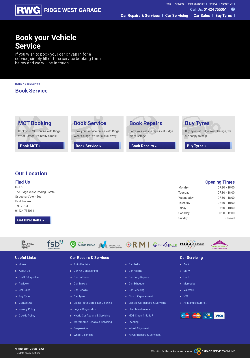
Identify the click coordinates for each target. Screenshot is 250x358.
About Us (179, 4)
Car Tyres (79, 296)
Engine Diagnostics (85, 309)
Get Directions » (30, 220)
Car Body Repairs (139, 277)
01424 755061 (208, 9)
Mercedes (189, 283)
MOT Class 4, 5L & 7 (141, 315)
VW (186, 296)
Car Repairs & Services (140, 15)
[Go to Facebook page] (233, 9)
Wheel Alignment (139, 328)
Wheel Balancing (83, 334)
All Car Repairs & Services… (145, 334)
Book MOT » (30, 146)
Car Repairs (81, 290)
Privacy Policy (27, 309)
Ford (186, 277)
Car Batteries (81, 277)
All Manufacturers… (195, 303)
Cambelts (134, 264)
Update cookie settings (28, 353)
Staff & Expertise (196, 4)
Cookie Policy (27, 315)
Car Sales (202, 15)
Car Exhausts (137, 283)
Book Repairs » (144, 146)
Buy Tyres (223, 15)
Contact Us (227, 4)
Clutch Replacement (141, 296)
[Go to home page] (58, 10)
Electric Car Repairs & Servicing (147, 303)
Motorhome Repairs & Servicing (93, 322)
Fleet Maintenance (140, 309)
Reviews (213, 4)
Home (168, 4)
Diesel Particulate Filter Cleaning (93, 303)
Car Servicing (176, 15)
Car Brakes (80, 283)
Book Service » (88, 146)
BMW (187, 271)
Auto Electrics (82, 264)
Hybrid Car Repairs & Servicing (92, 315)
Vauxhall (189, 290)
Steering (134, 322)
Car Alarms (135, 271)
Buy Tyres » (196, 146)
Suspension (81, 328)
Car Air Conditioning (86, 271)
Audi (186, 264)
